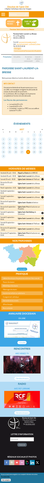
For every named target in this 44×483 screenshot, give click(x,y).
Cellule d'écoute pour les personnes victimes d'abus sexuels (21, 278)
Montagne (17, 48)
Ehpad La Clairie (23, 173)
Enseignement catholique (11, 297)
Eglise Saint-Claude (24, 202)
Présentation (8, 58)
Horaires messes (11, 22)
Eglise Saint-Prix (23, 207)
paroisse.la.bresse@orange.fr (28, 42)
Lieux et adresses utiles (38, 59)
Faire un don (27, 22)
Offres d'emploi (7, 304)
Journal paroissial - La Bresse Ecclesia (28, 44)
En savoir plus (5, 476)
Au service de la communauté (28, 59)
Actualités (17, 57)
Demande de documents (10, 301)
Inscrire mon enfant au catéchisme (14, 293)
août (22, 129)
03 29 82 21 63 (30, 424)
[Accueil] (22, 3)
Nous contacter (8, 308)
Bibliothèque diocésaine (10, 286)
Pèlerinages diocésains (10, 289)
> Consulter (22, 343)
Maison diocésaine (8, 282)
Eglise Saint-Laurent (25, 176)
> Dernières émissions (22, 378)
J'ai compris (6, 480)
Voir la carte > (22, 269)
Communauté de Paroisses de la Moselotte (27, 51)
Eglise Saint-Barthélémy (26, 212)
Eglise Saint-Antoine (24, 179)
